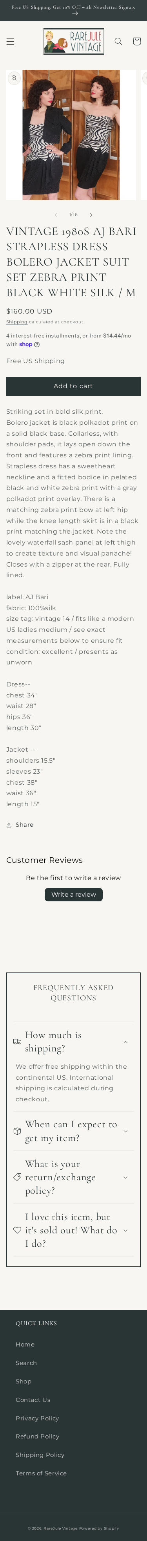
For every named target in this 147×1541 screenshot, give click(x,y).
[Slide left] (55, 215)
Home (25, 1344)
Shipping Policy (40, 1454)
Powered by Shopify (99, 1528)
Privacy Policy (37, 1418)
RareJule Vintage (61, 1528)
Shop (24, 1381)
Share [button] (25, 824)
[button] (10, 41)
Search (26, 1363)
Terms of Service (41, 1473)
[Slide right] (91, 215)
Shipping (17, 322)
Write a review (73, 894)
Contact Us (33, 1399)
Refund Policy (37, 1436)
